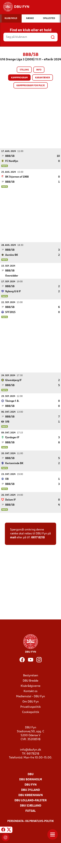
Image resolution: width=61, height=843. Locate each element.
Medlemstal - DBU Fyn (30, 696)
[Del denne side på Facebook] (3, 830)
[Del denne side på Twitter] (9, 830)
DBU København (30, 795)
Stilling (24, 70)
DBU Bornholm (30, 779)
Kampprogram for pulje (30, 86)
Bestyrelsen (30, 675)
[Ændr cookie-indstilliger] (5, 837)
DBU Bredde (30, 680)
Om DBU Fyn (30, 701)
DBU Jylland (30, 790)
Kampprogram (19, 78)
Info (38, 70)
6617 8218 (38, 537)
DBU (31, 774)
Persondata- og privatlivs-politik (30, 821)
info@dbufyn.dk (30, 749)
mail (13, 537)
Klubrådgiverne (30, 686)
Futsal (30, 811)
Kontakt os (30, 691)
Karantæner (42, 78)
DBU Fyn (31, 784)
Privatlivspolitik (30, 707)
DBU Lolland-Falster (30, 800)
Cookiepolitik (30, 712)
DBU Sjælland (30, 805)
